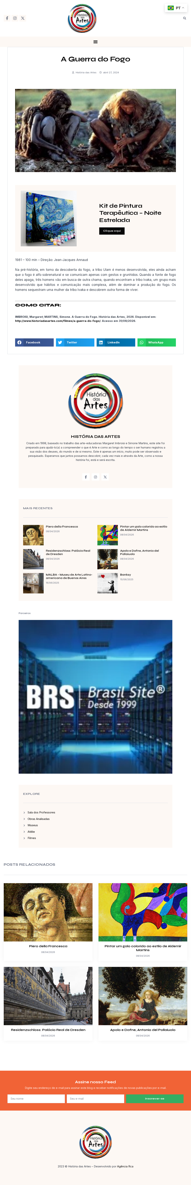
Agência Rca (125, 1166)
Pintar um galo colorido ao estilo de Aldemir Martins (143, 528)
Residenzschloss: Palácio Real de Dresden (48, 1030)
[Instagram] (15, 18)
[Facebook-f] (7, 18)
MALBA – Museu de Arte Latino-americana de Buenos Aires (69, 576)
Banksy (125, 574)
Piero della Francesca (62, 526)
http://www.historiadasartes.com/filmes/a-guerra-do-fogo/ (57, 321)
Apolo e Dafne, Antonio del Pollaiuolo (143, 1030)
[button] (184, 18)
